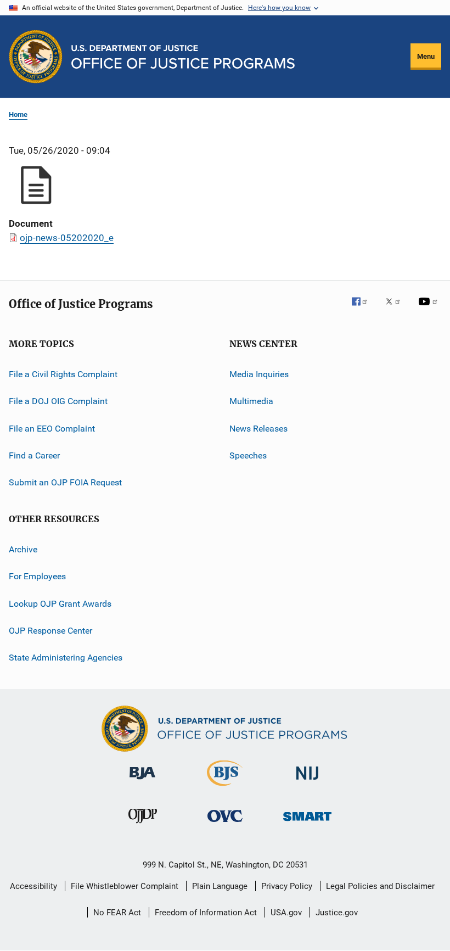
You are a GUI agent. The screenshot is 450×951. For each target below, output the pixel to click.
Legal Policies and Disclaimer (380, 886)
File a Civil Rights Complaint (63, 374)
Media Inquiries (259, 374)
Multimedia (251, 401)
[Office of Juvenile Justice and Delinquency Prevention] (142, 825)
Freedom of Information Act (206, 913)
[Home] (183, 57)
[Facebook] (364, 309)
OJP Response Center (50, 630)
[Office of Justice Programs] (36, 56)
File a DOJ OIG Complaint (58, 401)
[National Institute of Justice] (307, 781)
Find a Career (34, 455)
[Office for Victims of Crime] (225, 824)
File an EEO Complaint (52, 428)
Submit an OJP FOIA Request (65, 482)
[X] (397, 309)
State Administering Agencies (65, 657)
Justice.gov (337, 913)
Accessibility (33, 886)
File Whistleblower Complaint (124, 886)
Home (18, 114)
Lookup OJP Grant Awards (60, 603)
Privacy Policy (286, 886)
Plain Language (220, 886)
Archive (23, 549)
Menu (426, 56)
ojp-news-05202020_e (67, 237)
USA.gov (286, 913)
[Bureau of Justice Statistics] (225, 788)
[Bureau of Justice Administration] (142, 781)
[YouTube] (430, 309)
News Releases (258, 428)
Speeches (248, 455)
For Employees (37, 576)
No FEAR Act (117, 913)
